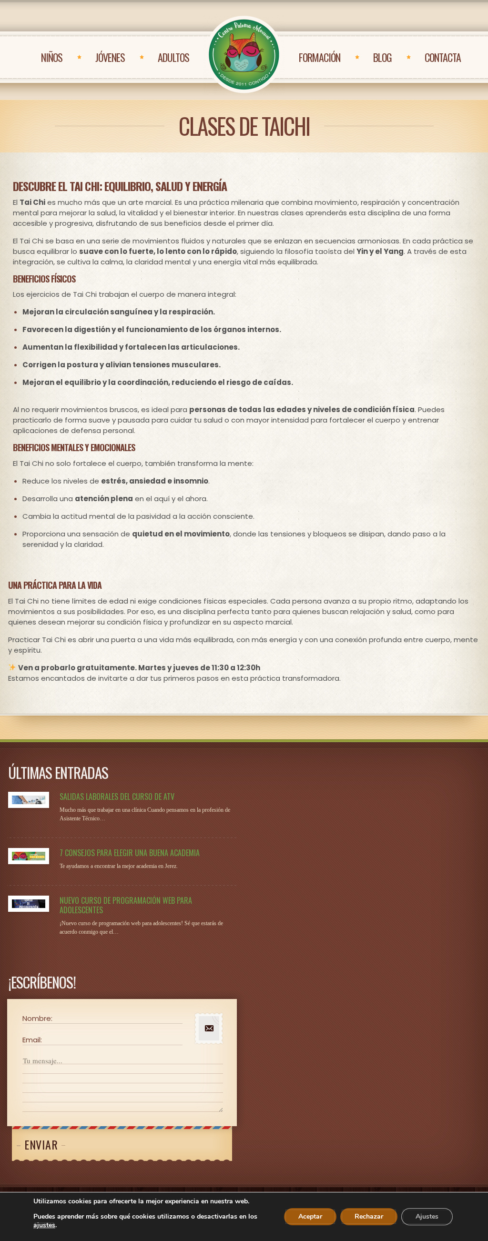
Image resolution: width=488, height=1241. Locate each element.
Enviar (41, 1144)
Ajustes (427, 1216)
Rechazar (369, 1216)
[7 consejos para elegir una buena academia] (28, 856)
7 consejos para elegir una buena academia (130, 853)
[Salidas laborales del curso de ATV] (28, 800)
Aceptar (310, 1216)
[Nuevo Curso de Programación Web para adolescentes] (28, 904)
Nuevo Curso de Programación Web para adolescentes (126, 905)
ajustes (44, 1225)
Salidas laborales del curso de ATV (117, 796)
